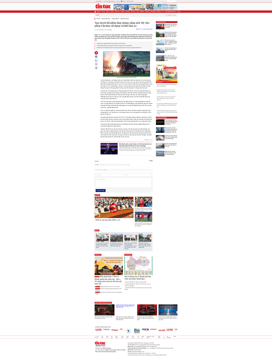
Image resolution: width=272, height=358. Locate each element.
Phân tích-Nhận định (106, 18)
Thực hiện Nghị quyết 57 (171, 11)
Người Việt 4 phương (125, 18)
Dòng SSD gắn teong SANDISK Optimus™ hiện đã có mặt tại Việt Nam (145, 318)
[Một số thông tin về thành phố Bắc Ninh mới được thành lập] (138, 265)
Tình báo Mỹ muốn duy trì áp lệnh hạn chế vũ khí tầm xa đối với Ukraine (114, 45)
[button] (150, 238)
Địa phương (168, 337)
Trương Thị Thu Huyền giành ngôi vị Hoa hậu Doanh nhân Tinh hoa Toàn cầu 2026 (167, 318)
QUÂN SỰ (142, 11)
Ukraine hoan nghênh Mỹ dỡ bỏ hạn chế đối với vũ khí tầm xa (111, 43)
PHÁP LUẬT (117, 11)
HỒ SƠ (137, 11)
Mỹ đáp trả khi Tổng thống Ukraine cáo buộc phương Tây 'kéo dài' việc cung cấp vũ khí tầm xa (119, 47)
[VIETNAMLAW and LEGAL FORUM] (107, 330)
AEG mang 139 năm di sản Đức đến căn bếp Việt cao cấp (103, 317)
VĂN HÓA (123, 11)
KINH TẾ (108, 11)
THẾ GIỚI (103, 11)
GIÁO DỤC (128, 11)
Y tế (163, 11)
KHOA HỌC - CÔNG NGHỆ (150, 11)
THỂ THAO (133, 11)
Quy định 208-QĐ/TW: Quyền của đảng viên (135, 282)
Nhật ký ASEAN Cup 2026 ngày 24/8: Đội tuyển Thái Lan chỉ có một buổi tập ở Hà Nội (143, 224)
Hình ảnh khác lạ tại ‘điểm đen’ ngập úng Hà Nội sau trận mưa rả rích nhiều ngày (145, 245)
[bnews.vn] (130, 331)
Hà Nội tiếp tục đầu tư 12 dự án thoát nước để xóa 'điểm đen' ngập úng (116, 244)
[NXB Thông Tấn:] (121, 331)
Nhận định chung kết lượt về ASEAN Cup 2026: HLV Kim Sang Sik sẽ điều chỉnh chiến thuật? (143, 210)
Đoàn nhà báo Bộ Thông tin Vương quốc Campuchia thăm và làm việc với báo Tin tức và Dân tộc (130, 245)
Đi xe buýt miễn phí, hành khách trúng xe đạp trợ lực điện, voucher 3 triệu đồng (102, 245)
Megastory (97, 276)
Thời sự (98, 11)
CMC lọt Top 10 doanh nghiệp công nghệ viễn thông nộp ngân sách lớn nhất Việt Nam (125, 318)
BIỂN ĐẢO (159, 11)
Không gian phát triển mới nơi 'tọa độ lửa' (108, 286)
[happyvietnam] (113, 329)
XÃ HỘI (112, 11)
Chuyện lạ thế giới (115, 18)
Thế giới (98, 18)
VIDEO (179, 11)
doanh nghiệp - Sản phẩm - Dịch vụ (103, 302)
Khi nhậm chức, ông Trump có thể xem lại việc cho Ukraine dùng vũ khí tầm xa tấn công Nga (135, 145)
